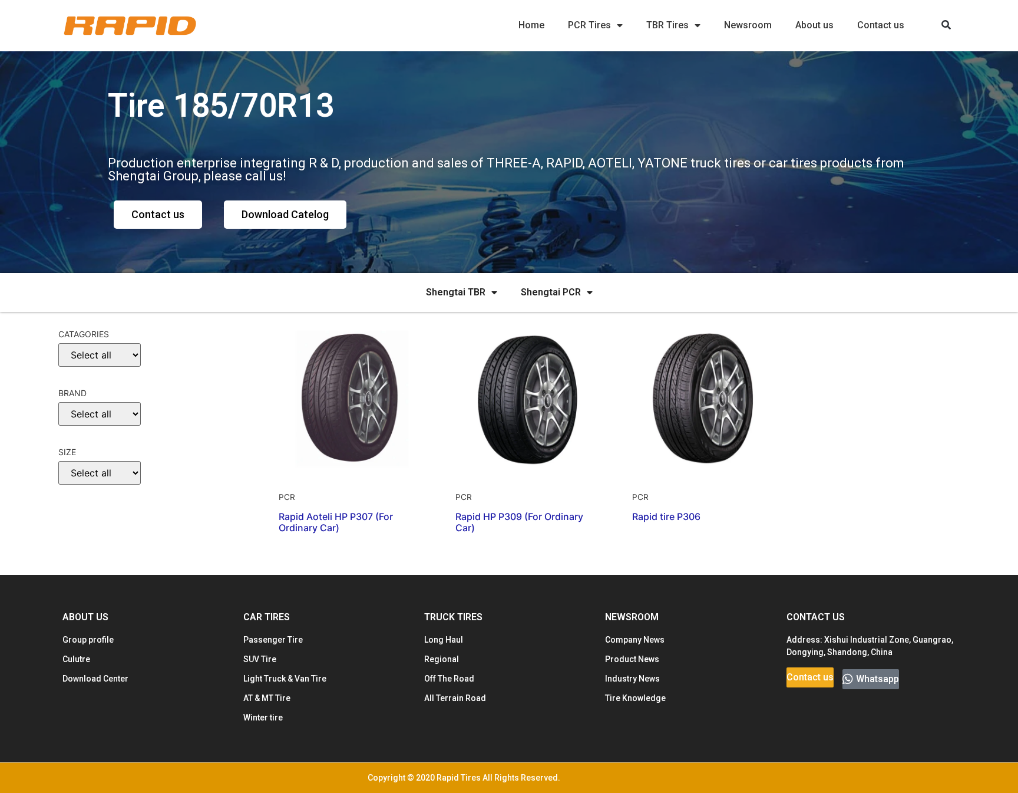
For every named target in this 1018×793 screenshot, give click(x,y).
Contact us (880, 25)
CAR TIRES (266, 617)
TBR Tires (667, 25)
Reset (79, 549)
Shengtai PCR (551, 292)
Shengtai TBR (455, 292)
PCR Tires (589, 25)
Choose (80, 512)
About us (814, 25)
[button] (946, 25)
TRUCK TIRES (453, 617)
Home (531, 25)
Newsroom (748, 25)
